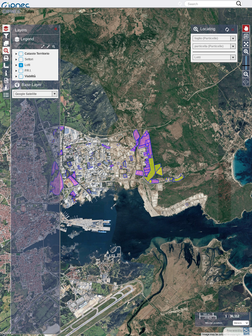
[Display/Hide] (21, 54)
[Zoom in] (246, 51)
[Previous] (244, 81)
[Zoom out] (246, 74)
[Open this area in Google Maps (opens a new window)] (9, 333)
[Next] (247, 81)
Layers (21, 30)
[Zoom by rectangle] (246, 36)
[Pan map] (246, 28)
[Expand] (16, 53)
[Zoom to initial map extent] (246, 43)
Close (55, 28)
